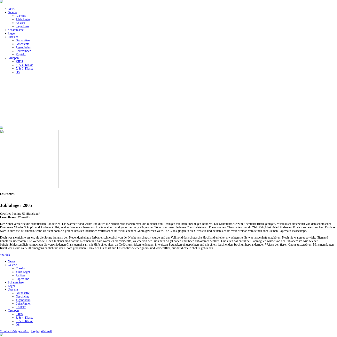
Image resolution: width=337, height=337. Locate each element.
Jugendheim (23, 47)
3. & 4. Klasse (24, 65)
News (11, 8)
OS (18, 72)
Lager (11, 33)
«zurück (5, 254)
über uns (13, 36)
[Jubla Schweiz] (1, 335)
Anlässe (20, 22)
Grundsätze (23, 40)
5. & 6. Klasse (24, 68)
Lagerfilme (22, 26)
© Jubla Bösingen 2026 (14, 331)
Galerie (12, 12)
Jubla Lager (23, 19)
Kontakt (21, 54)
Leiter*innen (23, 51)
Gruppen (13, 58)
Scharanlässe (16, 29)
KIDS (19, 61)
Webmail (46, 331)
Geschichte (22, 44)
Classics (21, 15)
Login (35, 331)
